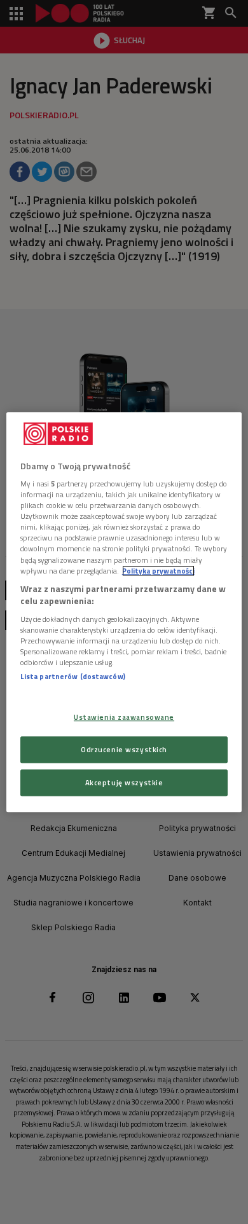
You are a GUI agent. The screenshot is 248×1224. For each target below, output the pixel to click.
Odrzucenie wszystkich (124, 749)
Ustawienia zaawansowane (124, 717)
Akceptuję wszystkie (124, 782)
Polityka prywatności (158, 570)
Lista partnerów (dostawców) (72, 676)
